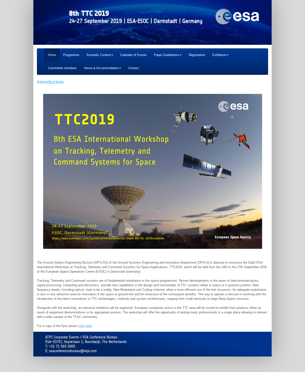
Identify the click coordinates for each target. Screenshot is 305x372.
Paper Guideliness (166, 55)
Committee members (62, 68)
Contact (133, 68)
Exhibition (219, 55)
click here (85, 326)
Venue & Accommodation (101, 68)
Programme (71, 55)
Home (52, 55)
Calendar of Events (133, 55)
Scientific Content (98, 55)
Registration (197, 55)
